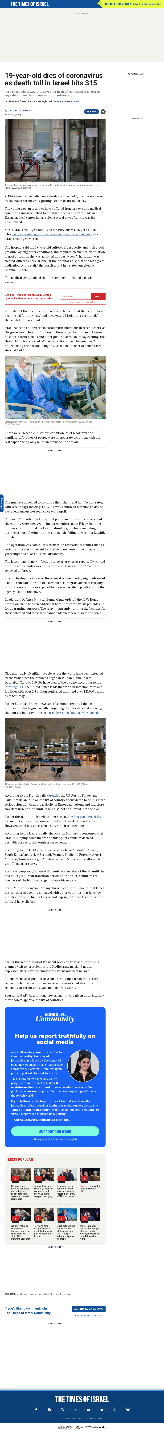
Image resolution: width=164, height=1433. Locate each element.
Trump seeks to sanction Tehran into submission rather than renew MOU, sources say (66, 1191)
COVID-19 (47, 1294)
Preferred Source (71, 101)
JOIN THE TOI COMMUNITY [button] (88, 1309)
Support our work (55, 1131)
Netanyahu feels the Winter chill (90, 1189)
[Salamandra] (99, 1427)
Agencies (27, 110)
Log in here (98, 1315)
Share (93, 112)
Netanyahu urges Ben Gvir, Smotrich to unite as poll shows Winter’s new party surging (43, 1191)
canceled (90, 962)
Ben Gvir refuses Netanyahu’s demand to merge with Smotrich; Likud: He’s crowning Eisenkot (20, 1232)
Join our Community (117, 4)
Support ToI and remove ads (147, 4)
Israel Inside (22, 1294)
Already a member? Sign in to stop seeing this (55, 1139)
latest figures (14, 687)
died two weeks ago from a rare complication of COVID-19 (52, 234)
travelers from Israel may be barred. (74, 713)
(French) (53, 795)
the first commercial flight (86, 817)
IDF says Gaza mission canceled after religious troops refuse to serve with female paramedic (20, 1192)
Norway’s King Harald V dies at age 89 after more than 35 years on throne (43, 1231)
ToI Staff (12, 110)
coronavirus (35, 1294)
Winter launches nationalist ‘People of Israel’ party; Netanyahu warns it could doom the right (89, 1232)
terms (94, 302)
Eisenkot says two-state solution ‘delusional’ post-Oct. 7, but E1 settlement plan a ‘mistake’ (66, 1232)
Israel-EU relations (63, 1294)
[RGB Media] (80, 1427)
